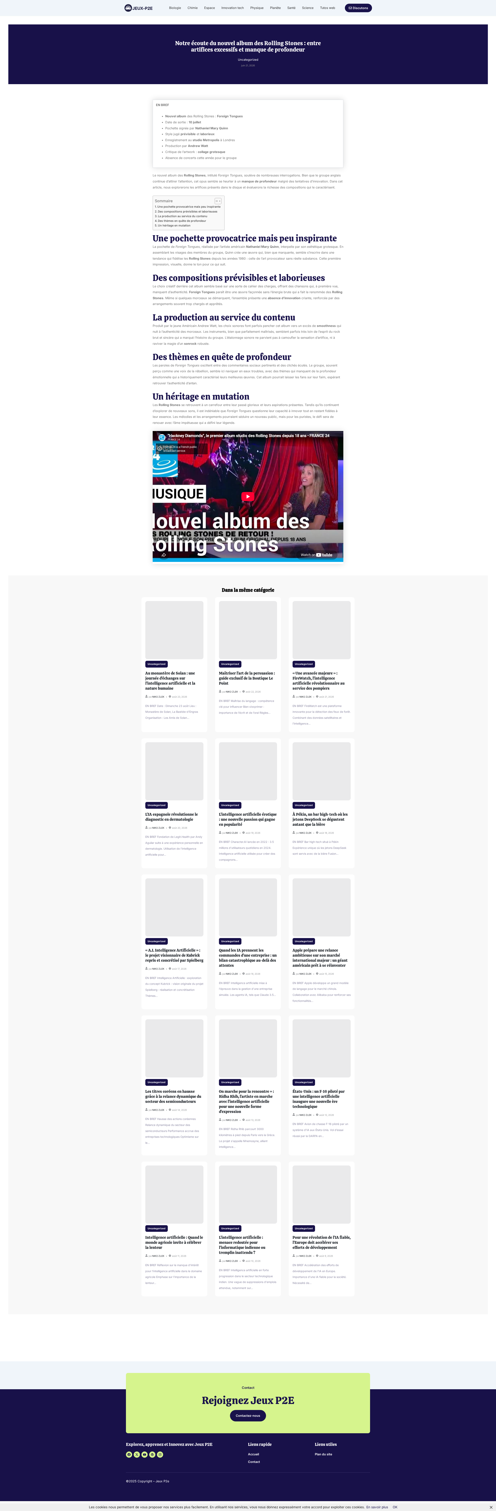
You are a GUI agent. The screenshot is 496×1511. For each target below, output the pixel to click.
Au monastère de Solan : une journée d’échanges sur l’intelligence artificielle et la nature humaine (170, 681)
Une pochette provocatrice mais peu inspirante (188, 206)
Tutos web (327, 8)
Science (307, 8)
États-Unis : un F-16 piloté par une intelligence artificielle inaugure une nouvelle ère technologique (319, 1099)
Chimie (193, 8)
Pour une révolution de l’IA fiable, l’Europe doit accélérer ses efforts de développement (321, 1242)
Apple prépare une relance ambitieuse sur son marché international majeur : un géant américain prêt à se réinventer (320, 958)
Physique (257, 8)
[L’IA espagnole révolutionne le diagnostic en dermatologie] (174, 771)
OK (395, 1507)
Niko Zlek (158, 696)
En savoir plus (377, 1507)
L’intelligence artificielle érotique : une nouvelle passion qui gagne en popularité (248, 819)
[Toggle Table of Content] (216, 201)
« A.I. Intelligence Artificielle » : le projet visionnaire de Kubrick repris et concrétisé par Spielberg (174, 955)
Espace (209, 8)
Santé (291, 8)
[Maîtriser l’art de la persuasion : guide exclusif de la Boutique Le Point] (248, 630)
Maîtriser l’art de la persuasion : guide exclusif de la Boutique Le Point (247, 678)
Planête (275, 8)
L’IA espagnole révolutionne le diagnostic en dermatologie (171, 817)
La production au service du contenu (182, 216)
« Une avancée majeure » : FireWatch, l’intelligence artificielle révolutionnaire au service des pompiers (318, 681)
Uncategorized (156, 664)
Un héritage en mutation (174, 225)
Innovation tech (232, 8)
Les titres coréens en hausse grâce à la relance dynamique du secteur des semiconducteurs (173, 1096)
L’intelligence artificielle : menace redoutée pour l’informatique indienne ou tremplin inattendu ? (242, 1245)
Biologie (175, 8)
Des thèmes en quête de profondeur (182, 220)
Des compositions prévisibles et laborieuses (187, 211)
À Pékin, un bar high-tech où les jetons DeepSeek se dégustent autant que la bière (320, 819)
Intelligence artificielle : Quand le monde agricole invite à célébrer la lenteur (174, 1242)
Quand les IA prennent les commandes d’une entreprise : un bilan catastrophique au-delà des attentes (248, 958)
